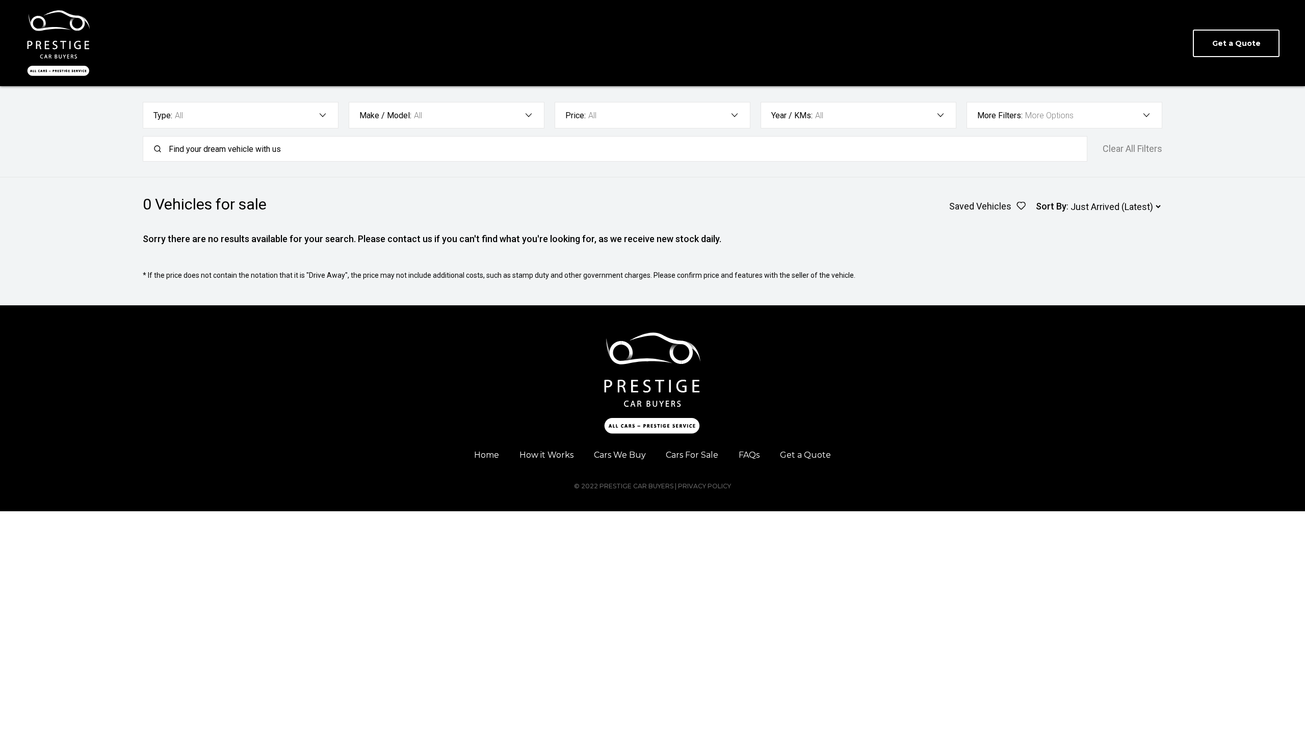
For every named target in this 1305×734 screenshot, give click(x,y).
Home (486, 455)
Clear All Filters (1132, 149)
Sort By (1051, 206)
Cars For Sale (692, 455)
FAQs (749, 455)
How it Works (546, 455)
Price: (575, 115)
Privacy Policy (704, 486)
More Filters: (1000, 115)
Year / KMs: (792, 115)
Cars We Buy (620, 455)
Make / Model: (385, 115)
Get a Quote (805, 455)
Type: (162, 115)
